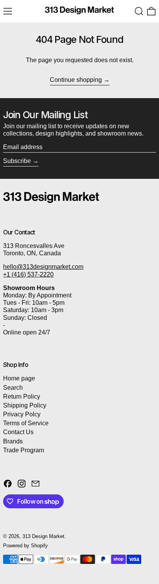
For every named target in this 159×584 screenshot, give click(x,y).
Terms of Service (26, 423)
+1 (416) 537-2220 (28, 274)
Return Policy (21, 396)
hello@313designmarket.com (43, 266)
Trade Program (23, 450)
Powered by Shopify (25, 545)
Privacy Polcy (22, 414)
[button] (139, 11)
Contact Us (18, 432)
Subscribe (17, 161)
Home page (19, 378)
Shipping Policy (24, 405)
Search (13, 387)
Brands (13, 441)
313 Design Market (43, 536)
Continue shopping (76, 79)
